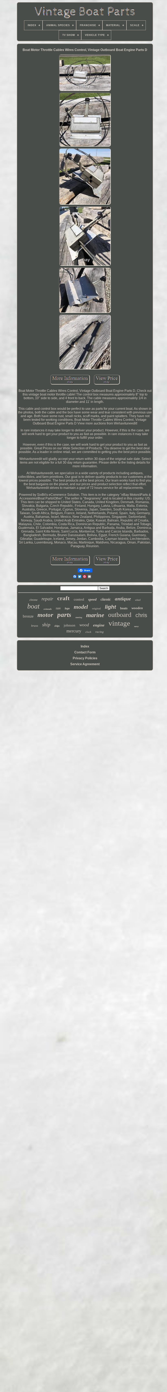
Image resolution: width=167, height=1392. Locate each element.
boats (123, 608)
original (96, 608)
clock (88, 631)
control (79, 599)
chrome (33, 599)
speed (92, 599)
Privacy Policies (85, 658)
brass (34, 625)
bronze (28, 616)
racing (99, 631)
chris (141, 615)
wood (84, 624)
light (110, 607)
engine (98, 625)
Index (85, 646)
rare (58, 608)
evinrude (48, 609)
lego (67, 608)
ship (46, 624)
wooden (137, 608)
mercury (73, 630)
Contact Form (85, 652)
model (81, 607)
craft (63, 598)
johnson (69, 625)
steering (78, 617)
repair (47, 598)
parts (64, 614)
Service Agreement (85, 664)
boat (33, 606)
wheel (138, 600)
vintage (119, 623)
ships (57, 625)
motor (45, 614)
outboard (119, 614)
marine (95, 615)
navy (136, 626)
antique (123, 598)
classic (106, 599)
